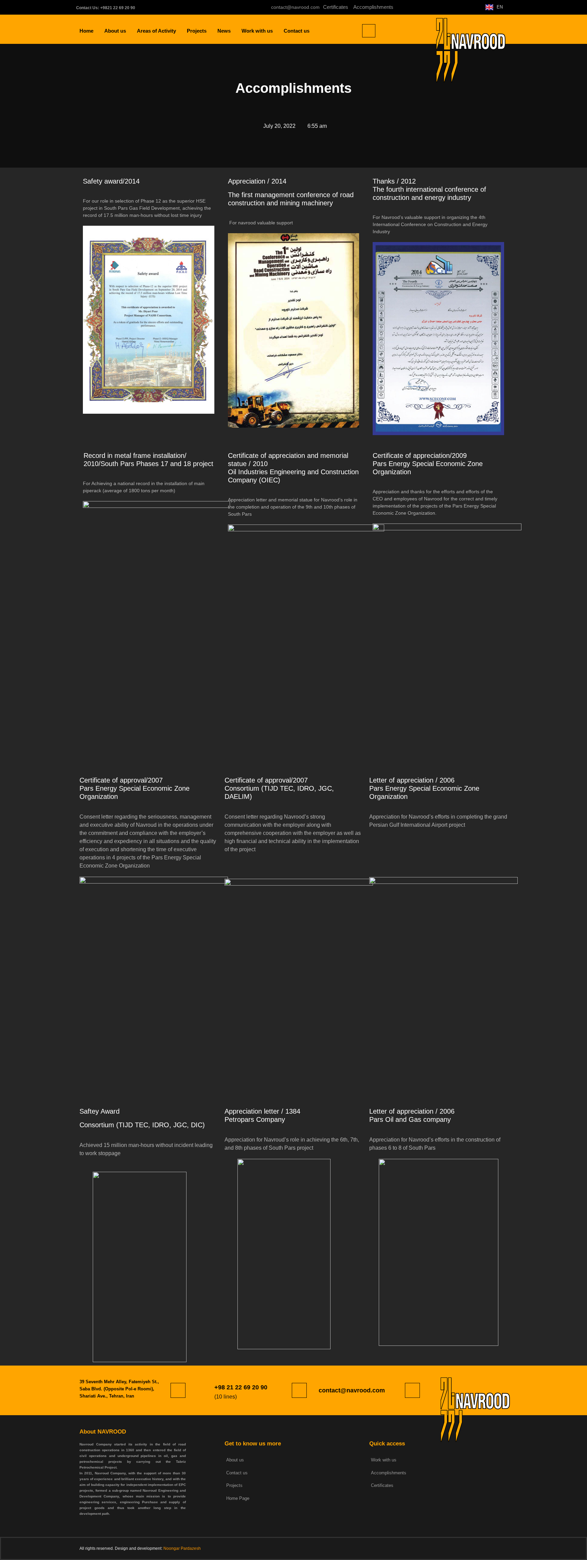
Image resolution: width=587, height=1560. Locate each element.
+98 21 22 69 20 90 (240, 1387)
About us (115, 31)
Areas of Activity (156, 31)
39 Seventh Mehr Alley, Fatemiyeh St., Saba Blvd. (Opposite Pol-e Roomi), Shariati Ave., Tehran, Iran (119, 1389)
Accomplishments (373, 7)
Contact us (296, 31)
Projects (197, 31)
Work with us (257, 31)
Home (86, 31)
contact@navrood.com (352, 1390)
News (224, 31)
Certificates (337, 7)
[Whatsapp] (439, 7)
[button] (368, 30)
